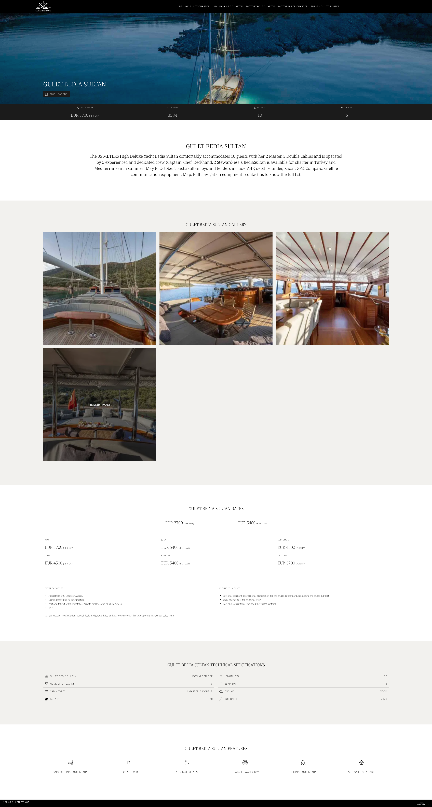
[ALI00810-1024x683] (332, 288)
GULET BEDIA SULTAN (74, 84)
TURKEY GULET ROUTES (325, 6)
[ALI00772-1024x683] (99, 288)
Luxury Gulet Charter (228, 6)
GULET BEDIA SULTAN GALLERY (216, 224)
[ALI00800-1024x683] (215, 288)
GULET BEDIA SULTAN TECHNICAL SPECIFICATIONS (216, 665)
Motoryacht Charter (260, 6)
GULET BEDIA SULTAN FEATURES (216, 748)
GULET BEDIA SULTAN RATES (216, 508)
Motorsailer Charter (292, 6)
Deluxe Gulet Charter (194, 6)
